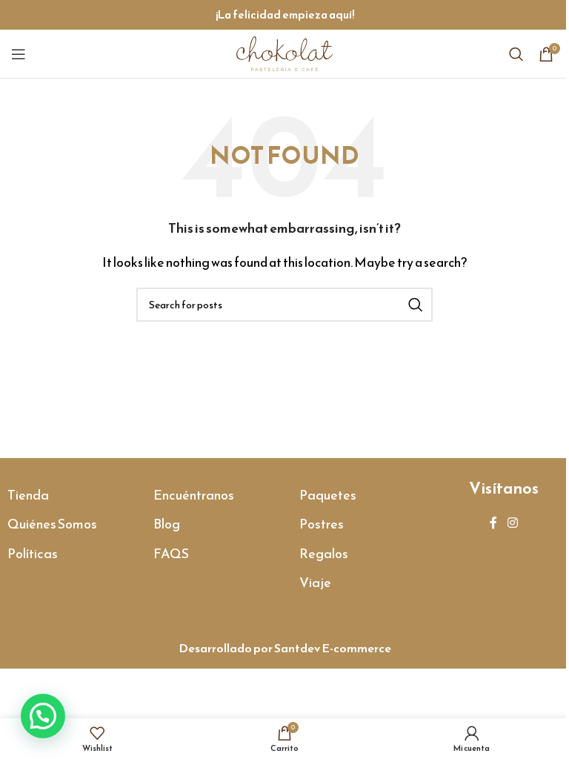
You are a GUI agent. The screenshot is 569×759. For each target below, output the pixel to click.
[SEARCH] (416, 305)
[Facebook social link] (493, 522)
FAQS (171, 553)
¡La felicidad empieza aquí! (285, 14)
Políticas (32, 553)
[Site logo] (284, 52)
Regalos (323, 553)
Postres (321, 524)
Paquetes (327, 495)
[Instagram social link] (512, 522)
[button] (43, 716)
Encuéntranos (193, 495)
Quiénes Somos (52, 524)
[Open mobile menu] (18, 54)
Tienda (28, 495)
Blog (166, 524)
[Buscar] (516, 54)
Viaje (315, 582)
